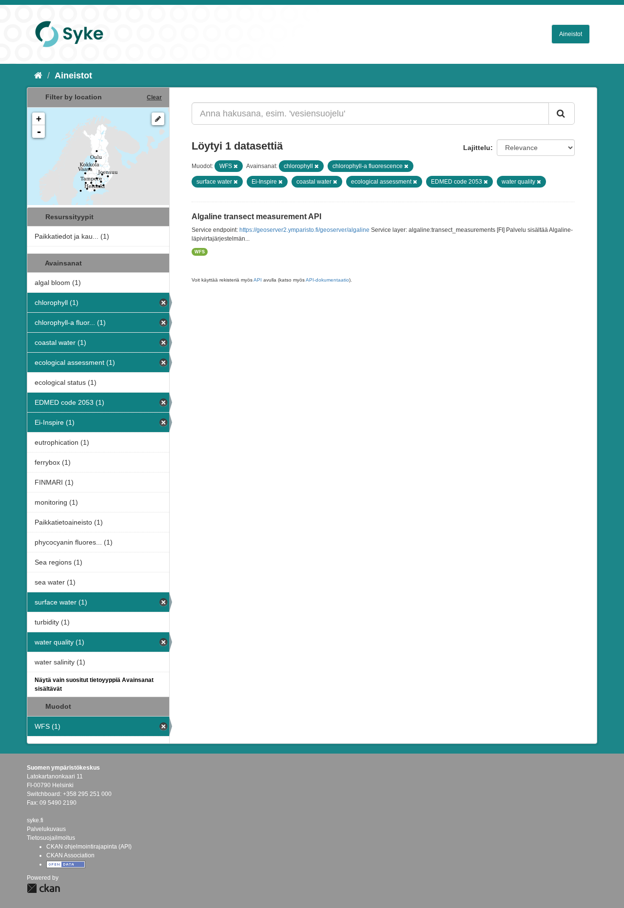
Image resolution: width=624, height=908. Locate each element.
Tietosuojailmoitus (51, 837)
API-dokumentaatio (327, 280)
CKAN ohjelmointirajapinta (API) (89, 846)
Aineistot (570, 34)
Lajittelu (476, 147)
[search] (561, 113)
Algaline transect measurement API (256, 216)
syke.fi (35, 820)
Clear (154, 97)
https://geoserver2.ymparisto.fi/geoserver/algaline (304, 230)
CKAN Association (70, 855)
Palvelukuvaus (46, 829)
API (258, 280)
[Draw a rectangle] (158, 119)
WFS (200, 251)
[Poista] (236, 166)
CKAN (43, 888)
